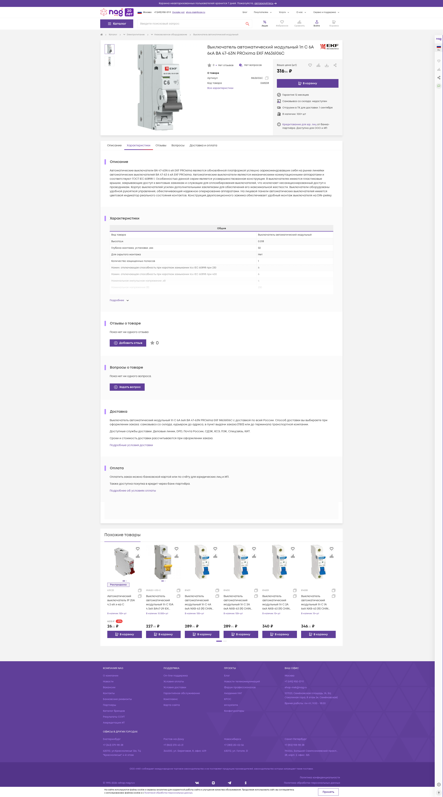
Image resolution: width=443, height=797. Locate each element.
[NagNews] (229, 783)
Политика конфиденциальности (320, 777)
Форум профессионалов (240, 687)
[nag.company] (197, 783)
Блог (245, 12)
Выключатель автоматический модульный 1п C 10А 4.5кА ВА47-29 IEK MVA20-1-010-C (159, 602)
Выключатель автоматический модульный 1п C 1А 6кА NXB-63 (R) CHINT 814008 (315, 602)
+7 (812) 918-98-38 (294, 745)
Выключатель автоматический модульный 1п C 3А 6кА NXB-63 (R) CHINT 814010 (238, 602)
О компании (110, 675)
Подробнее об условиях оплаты (133, 491)
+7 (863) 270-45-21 (173, 745)
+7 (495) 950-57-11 (162, 12)
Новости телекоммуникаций (242, 681)
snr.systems (231, 705)
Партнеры (109, 705)
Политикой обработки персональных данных (168, 792)
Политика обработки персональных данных (312, 783)
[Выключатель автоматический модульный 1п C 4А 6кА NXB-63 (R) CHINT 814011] (202, 562)
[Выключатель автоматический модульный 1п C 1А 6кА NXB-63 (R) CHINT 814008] (318, 562)
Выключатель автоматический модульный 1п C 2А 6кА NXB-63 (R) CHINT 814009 (276, 602)
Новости (108, 681)
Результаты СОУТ (114, 716)
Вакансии (109, 687)
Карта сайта (172, 705)
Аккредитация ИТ (114, 722)
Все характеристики (220, 88)
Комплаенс (171, 699)
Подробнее (117, 300)
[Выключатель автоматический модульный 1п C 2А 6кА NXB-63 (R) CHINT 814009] (279, 562)
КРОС (227, 699)
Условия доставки (175, 687)
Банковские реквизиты (117, 699)
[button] (221, 3)
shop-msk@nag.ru (195, 12)
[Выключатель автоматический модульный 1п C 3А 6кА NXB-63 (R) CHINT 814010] (241, 562)
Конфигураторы (234, 711)
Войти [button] (317, 25)
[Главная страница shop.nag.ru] (117, 12)
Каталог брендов (114, 711)
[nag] (245, 783)
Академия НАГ (233, 693)
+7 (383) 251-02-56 (234, 745)
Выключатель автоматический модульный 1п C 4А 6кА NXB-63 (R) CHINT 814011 (199, 602)
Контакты (109, 693)
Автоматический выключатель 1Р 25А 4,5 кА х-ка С (121, 600)
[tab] (114, 145)
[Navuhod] (213, 783)
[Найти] (247, 24)
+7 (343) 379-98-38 (113, 745)
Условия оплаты (174, 681)
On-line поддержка (176, 675)
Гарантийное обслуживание (182, 693)
